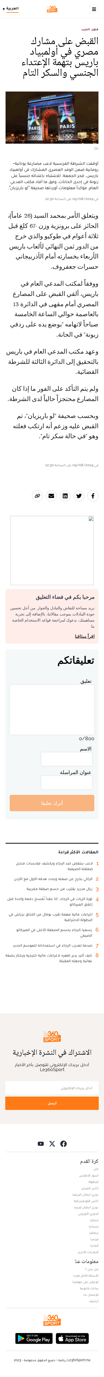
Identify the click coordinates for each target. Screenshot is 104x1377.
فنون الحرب (89, 29)
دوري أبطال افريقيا (85, 1194)
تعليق (86, 681)
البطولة (93, 1182)
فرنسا (94, 1239)
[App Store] (72, 1337)
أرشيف (93, 1301)
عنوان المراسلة (76, 772)
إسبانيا (93, 1226)
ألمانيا (94, 1245)
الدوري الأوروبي (88, 1214)
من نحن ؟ (91, 1269)
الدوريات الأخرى (88, 1252)
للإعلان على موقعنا (85, 1282)
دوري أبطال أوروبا (86, 1207)
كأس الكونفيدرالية (86, 1201)
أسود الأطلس (88, 1175)
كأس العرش (89, 1188)
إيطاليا (93, 1233)
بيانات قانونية (89, 1288)
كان (95, 1169)
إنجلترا (94, 1220)
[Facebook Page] (63, 1143)
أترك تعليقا (52, 803)
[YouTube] (40, 1143)
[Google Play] (34, 1337)
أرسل (52, 1103)
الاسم (86, 749)
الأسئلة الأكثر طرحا (85, 1275)
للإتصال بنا (90, 1295)
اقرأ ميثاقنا (85, 636)
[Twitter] (52, 1143)
